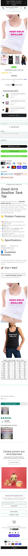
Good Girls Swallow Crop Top (18, 101)
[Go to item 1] (5, 410)
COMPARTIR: (4, 171)
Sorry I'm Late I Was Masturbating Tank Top (18, 108)
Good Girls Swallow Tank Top (18, 93)
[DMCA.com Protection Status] (14, 529)
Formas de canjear (14, 462)
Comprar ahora (14, 151)
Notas (2, 131)
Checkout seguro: (6, 160)
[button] (4, 72)
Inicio (8, 11)
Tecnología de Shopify (21, 527)
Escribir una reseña (10, 404)
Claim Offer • (14, 115)
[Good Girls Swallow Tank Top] (14, 369)
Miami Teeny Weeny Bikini (12, 8)
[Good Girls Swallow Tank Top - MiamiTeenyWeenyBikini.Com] (14, 302)
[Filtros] (22, 404)
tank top (16, 228)
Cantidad (3, 140)
